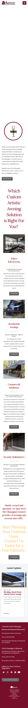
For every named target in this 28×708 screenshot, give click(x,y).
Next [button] (6, 113)
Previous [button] (20, 113)
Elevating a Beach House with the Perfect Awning (12, 593)
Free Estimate (14, 557)
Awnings (12, 161)
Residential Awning (14, 689)
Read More (6, 613)
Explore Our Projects (14, 696)
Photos (14, 697)
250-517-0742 (10, 657)
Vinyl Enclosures (14, 690)
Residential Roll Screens (14, 693)
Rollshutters (15, 164)
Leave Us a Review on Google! (10, 680)
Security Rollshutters (14, 695)
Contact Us (14, 698)
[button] (24, 3)
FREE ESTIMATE (7, 178)
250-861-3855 (10, 637)
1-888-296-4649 (20, 660)
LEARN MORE (14, 293)
